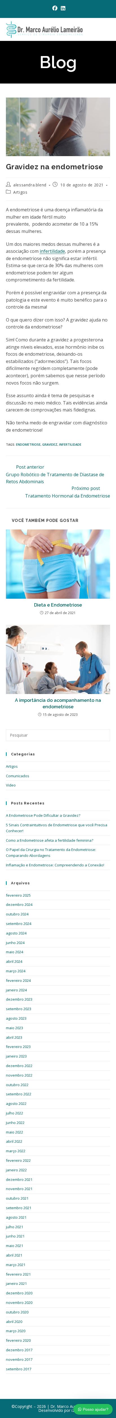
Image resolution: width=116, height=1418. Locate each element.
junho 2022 (15, 1122)
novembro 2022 (19, 1075)
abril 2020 (14, 1321)
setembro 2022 (18, 1094)
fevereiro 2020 (18, 1340)
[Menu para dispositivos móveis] (108, 29)
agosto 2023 (16, 1018)
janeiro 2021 (16, 1283)
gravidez (49, 444)
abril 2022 (14, 1141)
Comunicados (17, 775)
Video (11, 785)
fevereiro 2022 (18, 1160)
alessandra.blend (29, 185)
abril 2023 (14, 1037)
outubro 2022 (17, 1084)
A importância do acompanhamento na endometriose (58, 703)
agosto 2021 (16, 1217)
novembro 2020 (19, 1302)
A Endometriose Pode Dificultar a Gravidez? (43, 815)
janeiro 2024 (16, 990)
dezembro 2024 (19, 904)
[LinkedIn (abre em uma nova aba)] (62, 8)
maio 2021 (14, 1245)
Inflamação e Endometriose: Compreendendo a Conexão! (55, 865)
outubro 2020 (17, 1312)
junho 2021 (15, 1236)
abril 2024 (14, 961)
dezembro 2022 (19, 1065)
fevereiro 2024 (18, 980)
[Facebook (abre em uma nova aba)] (55, 8)
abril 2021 (14, 1255)
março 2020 (15, 1330)
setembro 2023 (18, 1008)
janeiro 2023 (16, 1056)
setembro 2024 (18, 923)
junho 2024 (15, 942)
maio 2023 (14, 1027)
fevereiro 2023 (18, 1046)
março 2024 (15, 970)
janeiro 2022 (16, 1169)
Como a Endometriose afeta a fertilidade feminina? (49, 840)
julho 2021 (14, 1226)
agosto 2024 (16, 933)
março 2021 (15, 1264)
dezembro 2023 (19, 999)
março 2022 (15, 1150)
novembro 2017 (19, 1359)
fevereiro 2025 (18, 895)
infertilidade (52, 251)
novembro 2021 (19, 1188)
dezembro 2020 (19, 1293)
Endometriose (28, 444)
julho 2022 (14, 1113)
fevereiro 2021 (18, 1274)
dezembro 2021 (19, 1179)
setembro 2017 (18, 1368)
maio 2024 (14, 951)
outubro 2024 (17, 914)
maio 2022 (14, 1132)
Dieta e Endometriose (58, 605)
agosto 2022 (16, 1103)
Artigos (20, 192)
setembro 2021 (18, 1207)
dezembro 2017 (19, 1349)
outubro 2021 (17, 1198)
